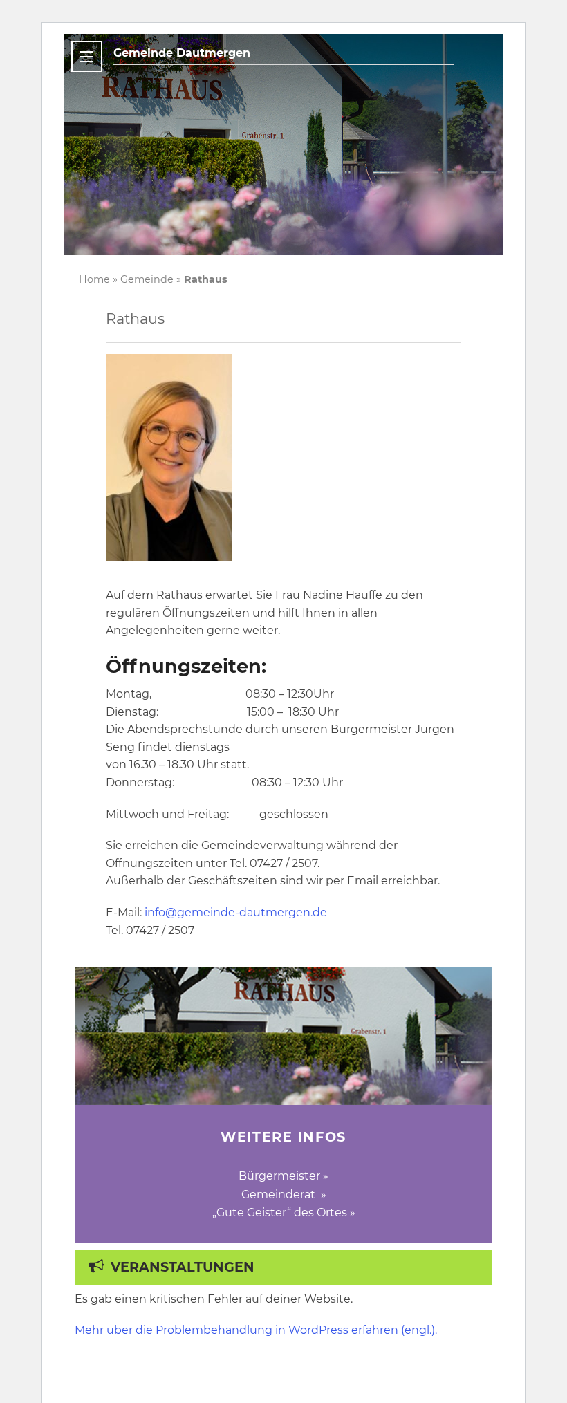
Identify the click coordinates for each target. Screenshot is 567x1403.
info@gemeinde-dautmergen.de (236, 912)
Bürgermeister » (283, 1175)
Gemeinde (147, 279)
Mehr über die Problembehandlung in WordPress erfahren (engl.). (256, 1330)
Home (94, 279)
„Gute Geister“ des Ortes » (283, 1212)
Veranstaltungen (182, 1266)
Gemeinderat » (283, 1194)
